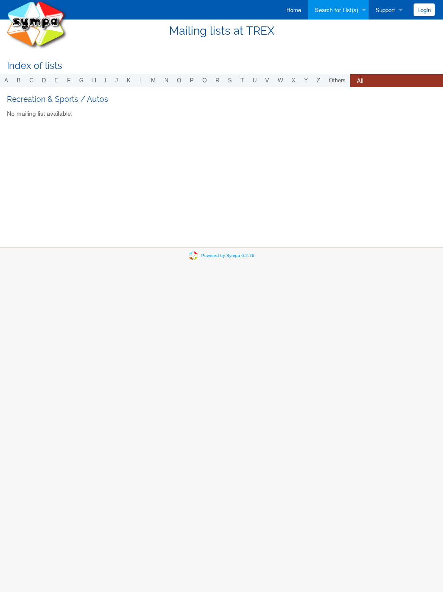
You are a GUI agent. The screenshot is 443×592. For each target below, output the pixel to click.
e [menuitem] (56, 80)
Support (385, 10)
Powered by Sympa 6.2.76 (227, 255)
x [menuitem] (293, 80)
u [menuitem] (255, 80)
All (360, 80)
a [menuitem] (6, 80)
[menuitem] (293, 10)
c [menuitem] (31, 80)
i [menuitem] (105, 80)
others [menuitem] (337, 80)
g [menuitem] (81, 80)
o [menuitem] (179, 80)
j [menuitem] (116, 80)
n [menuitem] (166, 80)
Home (293, 10)
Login (424, 10)
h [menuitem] (94, 80)
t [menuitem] (242, 80)
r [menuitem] (217, 80)
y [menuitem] (306, 80)
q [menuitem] (204, 80)
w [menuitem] (280, 80)
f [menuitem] (69, 80)
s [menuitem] (230, 80)
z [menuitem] (318, 80)
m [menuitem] (153, 80)
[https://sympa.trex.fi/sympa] (36, 24)
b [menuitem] (19, 80)
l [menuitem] (140, 80)
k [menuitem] (129, 80)
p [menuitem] (192, 80)
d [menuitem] (44, 80)
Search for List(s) (336, 10)
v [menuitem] (267, 80)
